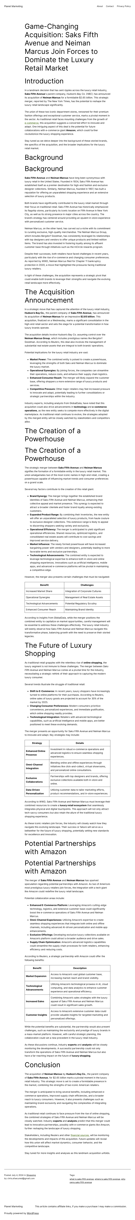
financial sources (80, 1135)
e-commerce (31, 123)
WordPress (33, 1213)
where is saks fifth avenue (107, 1179)
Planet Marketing (13, 6)
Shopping (31, 1175)
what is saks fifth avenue (82, 1179)
